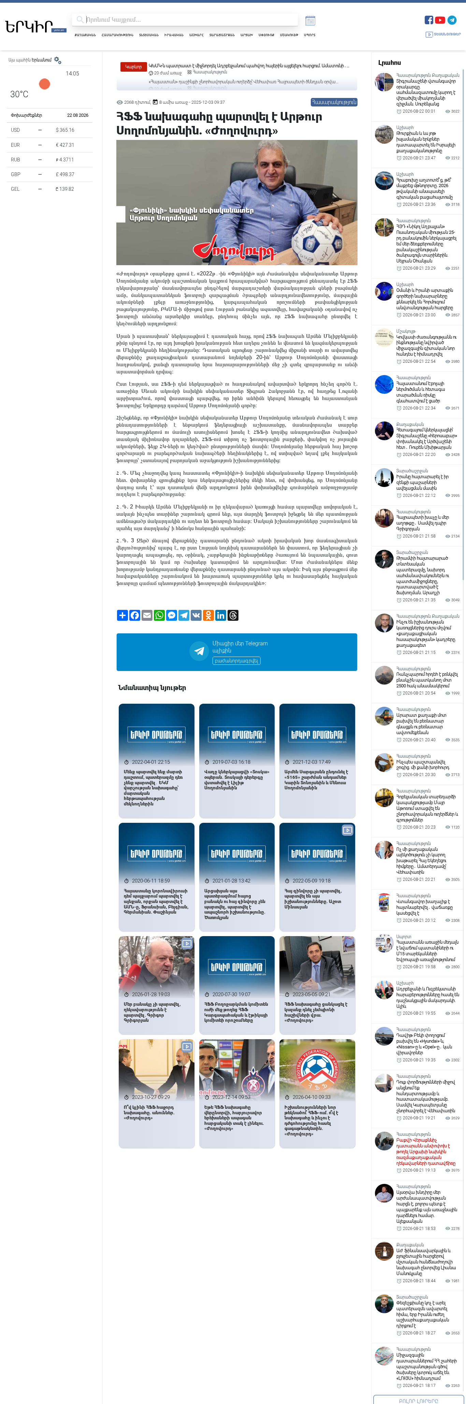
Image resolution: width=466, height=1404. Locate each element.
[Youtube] (440, 19)
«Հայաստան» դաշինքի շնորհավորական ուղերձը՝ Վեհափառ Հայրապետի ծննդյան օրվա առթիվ (242, 66)
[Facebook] (429, 19)
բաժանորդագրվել (236, 660)
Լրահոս (389, 62)
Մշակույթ (289, 35)
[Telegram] (452, 19)
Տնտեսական (149, 35)
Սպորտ (309, 35)
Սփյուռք (266, 35)
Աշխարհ (196, 35)
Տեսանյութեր (447, 34)
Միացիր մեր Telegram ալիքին (240, 647)
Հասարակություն (117, 35)
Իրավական (174, 35)
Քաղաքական (85, 35)
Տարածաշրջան (222, 35)
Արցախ (247, 35)
